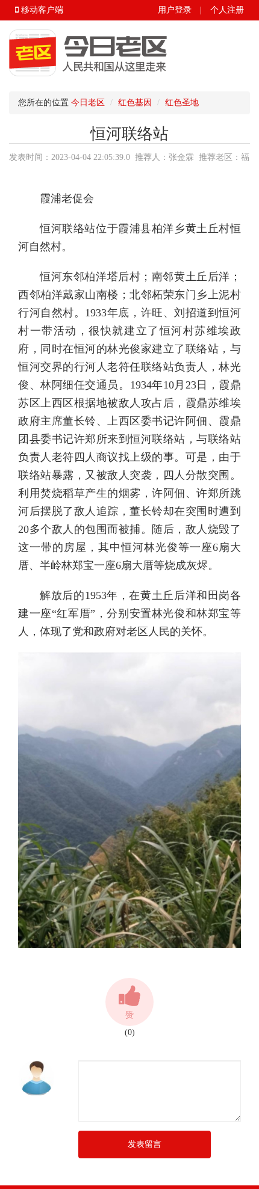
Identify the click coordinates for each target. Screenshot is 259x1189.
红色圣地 (182, 102)
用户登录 (175, 9)
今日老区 (88, 102)
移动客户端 (41, 9)
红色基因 (135, 102)
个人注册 (227, 9)
